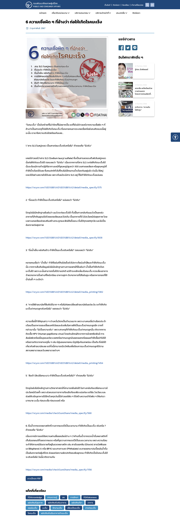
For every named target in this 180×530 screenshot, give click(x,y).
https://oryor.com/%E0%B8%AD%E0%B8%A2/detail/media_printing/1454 (64, 363)
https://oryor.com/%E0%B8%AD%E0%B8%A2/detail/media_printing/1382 (64, 292)
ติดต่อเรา (116, 5)
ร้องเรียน (125, 5)
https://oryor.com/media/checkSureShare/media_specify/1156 (59, 469)
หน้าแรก (42, 12)
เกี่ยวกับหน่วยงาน (59, 12)
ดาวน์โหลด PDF (34, 478)
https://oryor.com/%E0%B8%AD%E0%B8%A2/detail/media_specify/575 (64, 187)
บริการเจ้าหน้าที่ (102, 12)
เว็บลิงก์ (107, 5)
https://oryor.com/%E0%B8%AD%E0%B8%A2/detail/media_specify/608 (64, 237)
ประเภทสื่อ (120, 12)
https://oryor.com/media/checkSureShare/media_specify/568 (59, 413)
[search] (147, 5)
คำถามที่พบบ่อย (137, 5)
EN (152, 4)
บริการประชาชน (81, 12)
